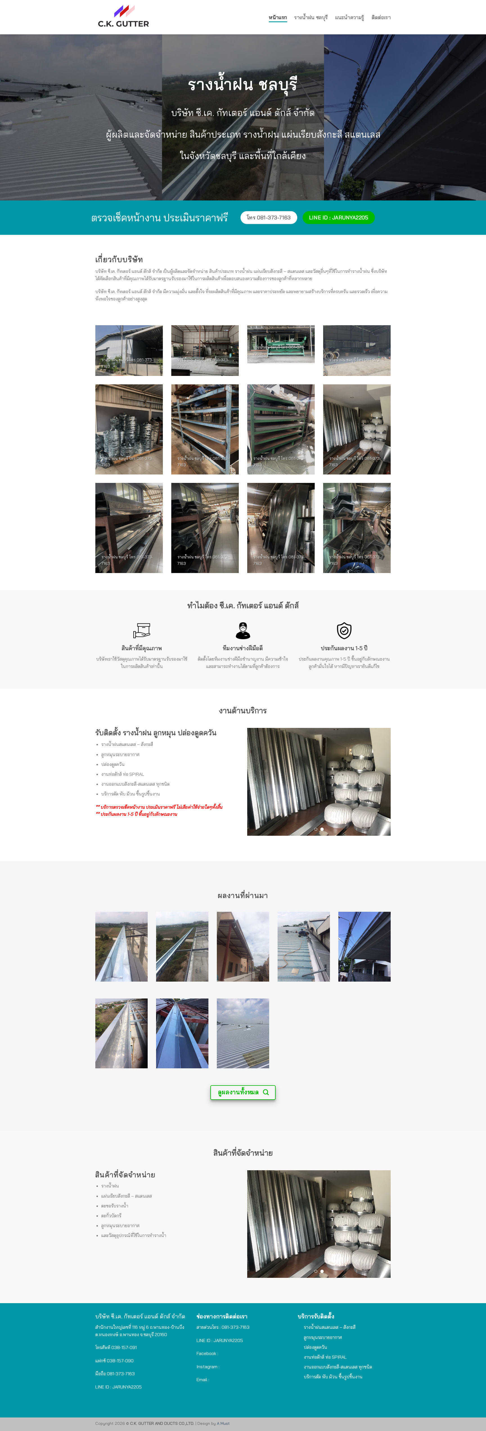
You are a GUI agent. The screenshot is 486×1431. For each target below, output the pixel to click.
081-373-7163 (121, 1373)
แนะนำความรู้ (349, 17)
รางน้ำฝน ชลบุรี (311, 17)
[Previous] (257, 782)
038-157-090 (120, 1360)
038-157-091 (124, 1347)
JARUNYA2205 (228, 1340)
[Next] (381, 782)
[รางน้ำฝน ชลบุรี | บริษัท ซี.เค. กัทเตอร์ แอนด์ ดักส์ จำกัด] (159, 17)
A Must (223, 1423)
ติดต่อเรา (381, 17)
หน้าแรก (278, 17)
